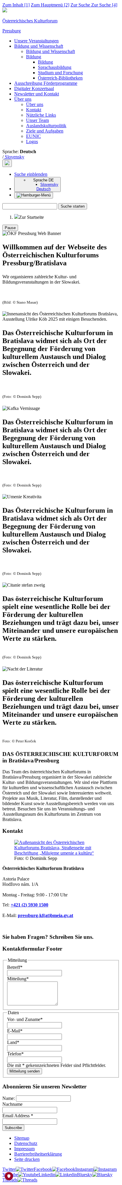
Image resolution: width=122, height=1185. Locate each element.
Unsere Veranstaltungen (36, 40)
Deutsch (43, 189)
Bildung (33, 56)
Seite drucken (27, 1159)
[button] (30, 174)
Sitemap (21, 1138)
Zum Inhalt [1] (16, 4)
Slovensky (14, 156)
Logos (32, 141)
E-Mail (15, 1030)
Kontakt (33, 109)
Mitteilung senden (24, 1071)
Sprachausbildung (54, 67)
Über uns (22, 99)
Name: (9, 1098)
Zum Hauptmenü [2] (50, 4)
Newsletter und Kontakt (36, 93)
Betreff (15, 967)
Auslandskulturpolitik (46, 125)
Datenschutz (25, 1143)
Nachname (12, 1104)
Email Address (17, 1115)
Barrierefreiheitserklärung (38, 1153)
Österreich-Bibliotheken (60, 77)
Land (13, 1042)
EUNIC (33, 136)
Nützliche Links (41, 114)
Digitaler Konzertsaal (34, 88)
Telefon (15, 1053)
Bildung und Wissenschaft (38, 46)
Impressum (24, 1148)
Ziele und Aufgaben (44, 130)
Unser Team (37, 120)
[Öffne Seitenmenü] (33, 195)
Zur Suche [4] (93, 4)
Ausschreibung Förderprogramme (45, 83)
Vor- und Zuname (25, 1019)
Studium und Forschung (60, 72)
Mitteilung (18, 978)
